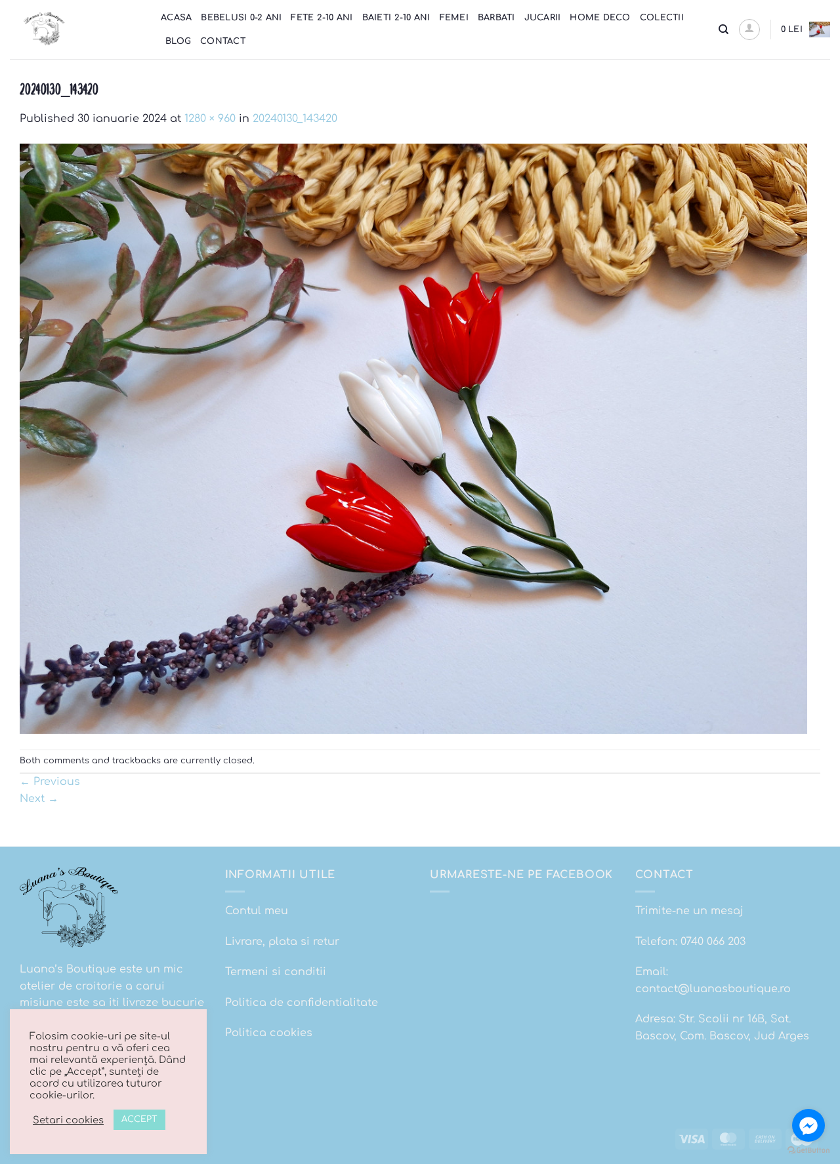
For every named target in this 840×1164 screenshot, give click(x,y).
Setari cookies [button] (68, 1120)
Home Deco (600, 17)
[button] (749, 29)
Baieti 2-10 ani (396, 17)
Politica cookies (268, 1033)
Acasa (176, 17)
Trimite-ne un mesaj (689, 911)
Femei (454, 17)
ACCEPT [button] (139, 1119)
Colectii (662, 17)
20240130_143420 (295, 119)
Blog (178, 41)
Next (39, 799)
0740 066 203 (713, 942)
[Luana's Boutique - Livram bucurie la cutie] (75, 29)
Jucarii (542, 17)
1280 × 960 (210, 119)
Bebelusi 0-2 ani (241, 17)
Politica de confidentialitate (301, 1003)
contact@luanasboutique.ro (713, 989)
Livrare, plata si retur (282, 942)
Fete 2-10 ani (321, 17)
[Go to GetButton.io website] (809, 1150)
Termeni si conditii (275, 972)
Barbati (496, 17)
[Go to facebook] (808, 1125)
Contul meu (256, 911)
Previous (50, 782)
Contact (222, 41)
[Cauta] (723, 29)
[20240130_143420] (413, 438)
